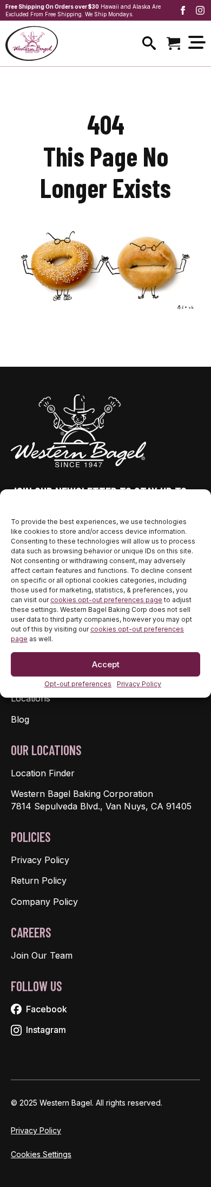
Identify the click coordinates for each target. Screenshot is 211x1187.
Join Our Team (41, 955)
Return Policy (39, 880)
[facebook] (182, 10)
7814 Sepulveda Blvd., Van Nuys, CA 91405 (101, 806)
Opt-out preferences (77, 684)
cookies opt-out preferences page (106, 600)
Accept (106, 664)
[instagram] (200, 10)
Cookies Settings (41, 1154)
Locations (30, 698)
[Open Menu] (197, 43)
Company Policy (44, 901)
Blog (20, 719)
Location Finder (43, 773)
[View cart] (173, 43)
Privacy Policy (139, 684)
